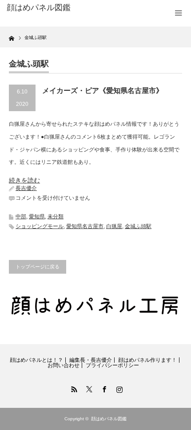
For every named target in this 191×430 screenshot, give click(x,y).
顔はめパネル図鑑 (39, 7)
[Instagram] (118, 388)
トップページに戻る (38, 266)
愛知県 (37, 216)
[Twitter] (88, 388)
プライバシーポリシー (112, 365)
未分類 (56, 216)
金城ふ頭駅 (138, 226)
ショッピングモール (40, 226)
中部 (21, 216)
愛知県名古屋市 (84, 226)
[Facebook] (103, 388)
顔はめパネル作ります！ (147, 360)
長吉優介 (26, 188)
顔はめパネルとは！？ (36, 360)
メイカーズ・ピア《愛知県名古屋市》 (102, 90)
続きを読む (24, 180)
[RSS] (73, 388)
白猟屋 (114, 226)
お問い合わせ (64, 365)
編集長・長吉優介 (90, 360)
